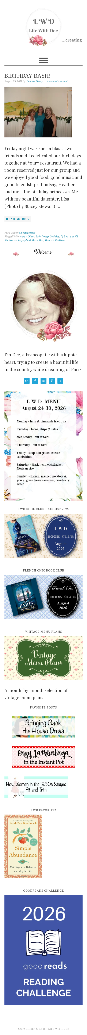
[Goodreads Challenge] (43, 950)
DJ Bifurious (67, 236)
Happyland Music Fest (30, 240)
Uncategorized (27, 232)
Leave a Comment (57, 81)
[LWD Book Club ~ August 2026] (43, 560)
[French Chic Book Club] (43, 621)
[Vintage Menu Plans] (43, 683)
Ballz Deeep (42, 236)
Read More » (17, 219)
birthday (54, 236)
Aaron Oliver (27, 236)
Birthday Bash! (27, 75)
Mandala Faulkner (54, 240)
